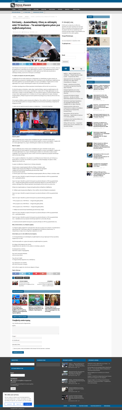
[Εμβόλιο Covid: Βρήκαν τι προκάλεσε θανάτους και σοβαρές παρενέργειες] (36, 300)
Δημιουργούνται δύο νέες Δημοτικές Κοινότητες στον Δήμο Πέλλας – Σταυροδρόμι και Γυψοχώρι (72, 80)
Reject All (18, 404)
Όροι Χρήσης (73, 405)
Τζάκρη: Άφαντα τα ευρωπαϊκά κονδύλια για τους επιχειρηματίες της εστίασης (52, 309)
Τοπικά (13, 9)
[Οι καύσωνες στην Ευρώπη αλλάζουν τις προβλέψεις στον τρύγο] (104, 32)
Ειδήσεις (20, 9)
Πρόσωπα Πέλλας (16, 12)
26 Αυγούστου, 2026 (98, 128)
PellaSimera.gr (26, 32)
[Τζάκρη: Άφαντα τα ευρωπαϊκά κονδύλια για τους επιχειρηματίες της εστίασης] (52, 300)
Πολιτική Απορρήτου (96, 405)
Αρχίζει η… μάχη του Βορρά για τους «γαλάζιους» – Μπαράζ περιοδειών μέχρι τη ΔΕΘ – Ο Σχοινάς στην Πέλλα (73, 75)
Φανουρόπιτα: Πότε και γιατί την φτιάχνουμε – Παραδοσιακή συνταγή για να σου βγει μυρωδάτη (73, 115)
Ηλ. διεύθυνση (15, 340)
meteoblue (89, 78)
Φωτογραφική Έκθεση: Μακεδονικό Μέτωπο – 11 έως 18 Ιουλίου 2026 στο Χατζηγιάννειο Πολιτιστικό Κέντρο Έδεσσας (99, 369)
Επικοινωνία (21, 1)
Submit (13, 388)
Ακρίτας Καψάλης (91, 372)
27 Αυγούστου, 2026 (98, 90)
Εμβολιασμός (19, 277)
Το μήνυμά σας (66, 43)
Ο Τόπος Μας (26, 12)
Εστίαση (27, 277)
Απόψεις (60, 9)
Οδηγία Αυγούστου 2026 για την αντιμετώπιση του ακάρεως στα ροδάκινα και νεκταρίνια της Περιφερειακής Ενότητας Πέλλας (101, 145)
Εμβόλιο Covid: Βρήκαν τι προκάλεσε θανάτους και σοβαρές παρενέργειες (36, 308)
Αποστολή (65, 61)
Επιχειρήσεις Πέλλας (38, 12)
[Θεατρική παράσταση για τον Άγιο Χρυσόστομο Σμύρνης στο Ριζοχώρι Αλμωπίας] (92, 27)
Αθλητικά (43, 9)
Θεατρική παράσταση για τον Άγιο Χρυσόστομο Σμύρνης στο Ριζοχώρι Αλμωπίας (72, 91)
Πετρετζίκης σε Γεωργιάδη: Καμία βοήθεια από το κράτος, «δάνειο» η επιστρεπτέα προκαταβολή (19, 310)
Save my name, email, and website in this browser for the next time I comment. (32, 348)
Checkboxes (14, 378)
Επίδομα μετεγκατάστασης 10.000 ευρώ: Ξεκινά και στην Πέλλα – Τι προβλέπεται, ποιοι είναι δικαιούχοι (99, 381)
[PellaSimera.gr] (21, 7)
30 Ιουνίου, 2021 (17, 32)
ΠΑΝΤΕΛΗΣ (90, 363)
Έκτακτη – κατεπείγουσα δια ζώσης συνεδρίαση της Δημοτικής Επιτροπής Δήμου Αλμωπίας (72, 86)
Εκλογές (67, 9)
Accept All (27, 404)
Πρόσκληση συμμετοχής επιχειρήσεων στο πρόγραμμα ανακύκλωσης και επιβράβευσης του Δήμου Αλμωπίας (72, 102)
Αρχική (13, 1)
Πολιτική (28, 9)
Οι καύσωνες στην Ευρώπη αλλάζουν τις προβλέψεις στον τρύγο (100, 165)
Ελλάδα (33, 32)
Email (63, 55)
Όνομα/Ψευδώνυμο (67, 36)
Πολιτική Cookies (83, 405)
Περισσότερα (76, 9)
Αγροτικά (36, 9)
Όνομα (14, 336)
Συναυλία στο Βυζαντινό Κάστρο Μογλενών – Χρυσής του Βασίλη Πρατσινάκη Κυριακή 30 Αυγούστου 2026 (73, 97)
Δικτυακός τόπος (16, 344)
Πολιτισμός (52, 9)
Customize (9, 404)
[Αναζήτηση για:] (22, 364)
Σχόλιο (14, 325)
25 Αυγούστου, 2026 (98, 167)
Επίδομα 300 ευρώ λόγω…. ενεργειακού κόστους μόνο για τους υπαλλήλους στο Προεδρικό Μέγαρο (73, 124)
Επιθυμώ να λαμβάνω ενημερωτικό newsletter (21, 381)
